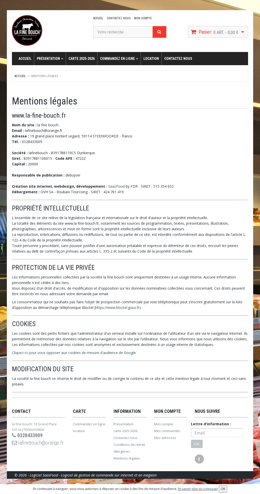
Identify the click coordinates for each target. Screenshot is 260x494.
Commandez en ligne (118, 59)
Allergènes (121, 451)
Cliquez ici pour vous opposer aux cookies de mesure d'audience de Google (74, 352)
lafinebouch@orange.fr (40, 443)
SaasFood (116, 186)
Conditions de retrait (129, 444)
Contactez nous (119, 18)
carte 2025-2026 (82, 59)
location (151, 59)
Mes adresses (165, 437)
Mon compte (143, 18)
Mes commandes (167, 431)
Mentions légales (126, 458)
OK (197, 443)
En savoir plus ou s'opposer (198, 489)
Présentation (49, 59)
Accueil (98, 18)
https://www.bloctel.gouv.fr (117, 307)
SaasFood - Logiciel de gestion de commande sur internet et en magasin (100, 475)
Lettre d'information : (211, 423)
